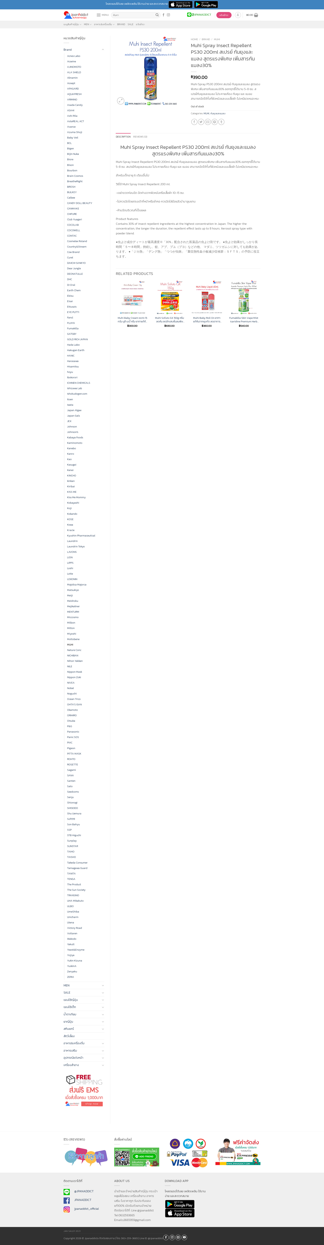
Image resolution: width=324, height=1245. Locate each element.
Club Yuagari (74, 219)
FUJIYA (71, 323)
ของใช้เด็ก (70, 1007)
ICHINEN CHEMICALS (78, 383)
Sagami (71, 770)
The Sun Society (76, 890)
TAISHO (71, 857)
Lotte (70, 574)
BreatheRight (74, 181)
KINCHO (71, 475)
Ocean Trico (74, 699)
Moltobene (73, 639)
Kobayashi (73, 503)
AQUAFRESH (74, 94)
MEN (86, 24)
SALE (130, 24)
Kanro (70, 454)
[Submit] (157, 15)
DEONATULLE (75, 274)
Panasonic (73, 732)
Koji (69, 508)
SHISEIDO (72, 808)
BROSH (71, 187)
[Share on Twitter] (201, 122)
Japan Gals (73, 416)
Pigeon (71, 748)
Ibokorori (72, 377)
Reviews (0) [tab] (140, 136)
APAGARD (73, 89)
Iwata (70, 405)
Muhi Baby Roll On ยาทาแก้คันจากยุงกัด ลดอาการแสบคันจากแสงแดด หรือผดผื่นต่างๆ (206, 319)
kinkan (71, 481)
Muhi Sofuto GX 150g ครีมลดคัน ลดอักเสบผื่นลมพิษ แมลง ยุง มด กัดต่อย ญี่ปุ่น (169, 319)
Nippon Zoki (74, 677)
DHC (69, 279)
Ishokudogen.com (77, 394)
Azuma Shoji (74, 132)
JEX (69, 421)
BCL (69, 143)
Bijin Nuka (73, 154)
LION (70, 557)
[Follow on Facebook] (163, 15)
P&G (69, 726)
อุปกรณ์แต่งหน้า (73, 1057)
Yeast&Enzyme (75, 950)
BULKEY (72, 192)
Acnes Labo (73, 56)
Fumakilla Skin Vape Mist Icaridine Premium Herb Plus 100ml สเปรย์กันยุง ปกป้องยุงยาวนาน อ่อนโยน (243, 319)
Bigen (70, 148)
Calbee (71, 198)
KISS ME (71, 492)
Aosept (71, 83)
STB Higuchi (74, 835)
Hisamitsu (73, 366)
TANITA (71, 873)
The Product (74, 884)
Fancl (70, 317)
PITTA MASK (74, 754)
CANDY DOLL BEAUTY (79, 203)
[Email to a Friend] (208, 122)
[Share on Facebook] (194, 122)
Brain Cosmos (75, 176)
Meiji (70, 595)
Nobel (70, 688)
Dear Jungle (74, 268)
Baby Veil (72, 137)
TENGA (71, 879)
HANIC (70, 356)
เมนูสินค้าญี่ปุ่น (71, 24)
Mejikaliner (73, 606)
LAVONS (72, 552)
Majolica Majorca (76, 584)
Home (194, 39)
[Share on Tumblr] (221, 122)
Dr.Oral (71, 285)
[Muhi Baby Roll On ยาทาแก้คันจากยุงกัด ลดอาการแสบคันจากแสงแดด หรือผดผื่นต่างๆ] (206, 297)
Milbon (71, 623)
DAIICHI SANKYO (76, 263)
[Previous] (116, 307)
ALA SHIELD (74, 72)
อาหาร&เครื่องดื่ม (103, 24)
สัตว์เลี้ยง (69, 1036)
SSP (69, 830)
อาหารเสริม (70, 1050)
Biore (70, 159)
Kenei (70, 470)
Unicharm (72, 917)
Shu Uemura (74, 813)
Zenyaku (72, 971)
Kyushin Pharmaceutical (81, 535)
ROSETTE (72, 764)
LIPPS (70, 563)
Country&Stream (76, 246)
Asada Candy (75, 105)
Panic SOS (73, 737)
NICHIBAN (72, 655)
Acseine (71, 61)
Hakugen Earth (75, 350)
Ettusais (71, 307)
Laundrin (72, 541)
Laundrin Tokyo (76, 546)
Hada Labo (73, 345)
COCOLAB (73, 225)
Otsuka (71, 721)
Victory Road (74, 928)
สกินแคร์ (69, 1028)
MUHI (70, 644)
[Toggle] (102, 49)
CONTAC (72, 236)
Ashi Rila (72, 116)
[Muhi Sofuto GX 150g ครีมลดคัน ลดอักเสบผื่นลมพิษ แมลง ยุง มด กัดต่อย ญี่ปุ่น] (169, 297)
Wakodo (71, 939)
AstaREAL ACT (75, 121)
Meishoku (72, 601)
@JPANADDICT (84, 1191)
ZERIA (70, 977)
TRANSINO (73, 895)
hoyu (70, 372)
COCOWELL (73, 230)
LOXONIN (72, 579)
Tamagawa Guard (77, 868)
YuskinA (71, 966)
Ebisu (70, 296)
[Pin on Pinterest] (215, 122)
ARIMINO (72, 99)
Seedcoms (73, 792)
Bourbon (72, 170)
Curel (70, 257)
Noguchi (72, 693)
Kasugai (71, 465)
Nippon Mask (74, 672)
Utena (70, 922)
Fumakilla (73, 328)
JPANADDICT (82, 1200)
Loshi (70, 568)
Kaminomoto (74, 443)
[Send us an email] (178, 1237)
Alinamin (72, 78)
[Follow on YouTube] (184, 1237)
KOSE (70, 519)
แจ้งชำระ (140, 24)
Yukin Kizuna (74, 960)
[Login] (238, 15)
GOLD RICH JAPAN (77, 339)
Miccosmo (73, 617)
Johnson (72, 426)
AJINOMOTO (74, 67)
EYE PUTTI (73, 312)
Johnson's (72, 432)
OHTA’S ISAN (74, 704)
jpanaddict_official (86, 1208)
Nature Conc (74, 650)
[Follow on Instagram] (168, 15)
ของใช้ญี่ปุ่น (71, 1000)
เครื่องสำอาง (71, 1065)
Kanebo (71, 448)
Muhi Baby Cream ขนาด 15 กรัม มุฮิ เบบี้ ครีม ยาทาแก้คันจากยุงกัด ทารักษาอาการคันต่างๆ (132, 319)
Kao (69, 459)
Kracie (70, 530)
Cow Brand (73, 252)
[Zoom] (120, 101)
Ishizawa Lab (74, 388)
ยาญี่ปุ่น (68, 1021)
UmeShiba (73, 911)
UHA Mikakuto (75, 901)
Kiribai (71, 486)
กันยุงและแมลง (217, 113)
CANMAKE (73, 208)
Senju (70, 797)
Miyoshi (71, 634)
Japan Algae (74, 410)
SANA (70, 775)
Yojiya (70, 955)
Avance (71, 127)
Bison (70, 165)
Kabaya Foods (75, 437)
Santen (71, 781)
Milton (71, 628)
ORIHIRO (72, 715)
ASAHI (70, 110)
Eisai (70, 301)
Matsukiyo (73, 590)
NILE (69, 666)
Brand (121, 24)
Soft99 (71, 819)
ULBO (70, 906)
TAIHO (70, 851)
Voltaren (72, 933)
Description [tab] (123, 136)
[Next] (260, 307)
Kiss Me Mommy (76, 497)
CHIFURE (72, 214)
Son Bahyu (73, 824)
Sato (70, 786)
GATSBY (71, 334)
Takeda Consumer (77, 863)
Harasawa (73, 361)
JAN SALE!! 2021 (72, 1231)
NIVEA (71, 683)
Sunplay (72, 841)
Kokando (72, 514)
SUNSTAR (72, 846)
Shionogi (72, 802)
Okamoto (72, 710)
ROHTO (71, 759)
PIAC (69, 742)
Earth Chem (74, 290)
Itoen (70, 399)
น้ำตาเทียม (70, 1014)
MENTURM (73, 612)
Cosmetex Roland (77, 241)
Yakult (70, 944)
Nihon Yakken (75, 661)
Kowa (70, 525)
